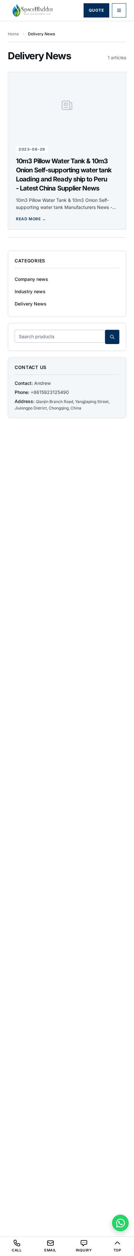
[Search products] (112, 337)
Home (13, 33)
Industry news (30, 291)
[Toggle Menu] (119, 10)
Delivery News (31, 303)
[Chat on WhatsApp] (120, 1223)
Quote (96, 10)
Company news (31, 279)
